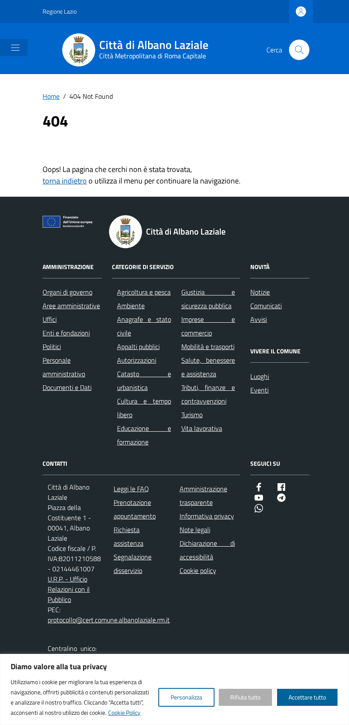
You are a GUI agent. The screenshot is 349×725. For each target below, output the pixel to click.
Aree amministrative (71, 306)
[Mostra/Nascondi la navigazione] (15, 48)
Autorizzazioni (136, 360)
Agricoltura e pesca (144, 292)
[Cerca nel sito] (299, 50)
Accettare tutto (307, 697)
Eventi (259, 390)
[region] (174, 689)
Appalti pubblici (138, 346)
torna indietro (65, 180)
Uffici (50, 319)
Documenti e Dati (67, 387)
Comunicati (266, 306)
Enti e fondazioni (66, 333)
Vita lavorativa (201, 428)
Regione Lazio (60, 11)
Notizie (260, 292)
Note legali (195, 529)
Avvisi (258, 319)
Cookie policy (198, 570)
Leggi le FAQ (131, 489)
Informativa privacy (207, 516)
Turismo (192, 415)
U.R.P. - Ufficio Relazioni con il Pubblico (69, 589)
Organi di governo (67, 292)
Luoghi (259, 376)
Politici (52, 346)
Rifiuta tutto (245, 697)
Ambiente (131, 306)
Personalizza (186, 697)
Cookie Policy (124, 712)
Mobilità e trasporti (208, 346)
